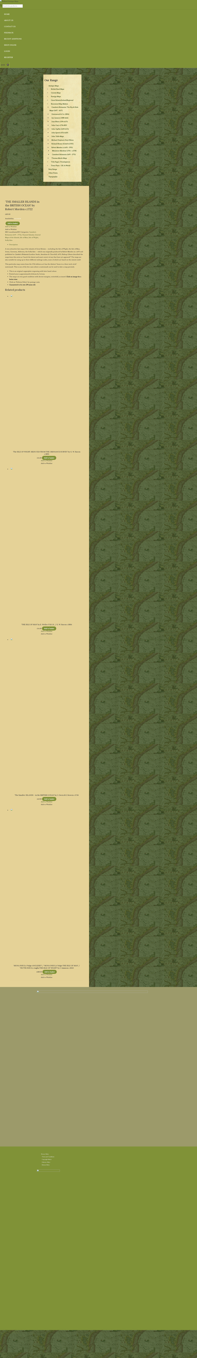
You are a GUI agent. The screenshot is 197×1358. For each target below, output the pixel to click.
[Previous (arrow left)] (2, 1335)
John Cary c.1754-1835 (59, 125)
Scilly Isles (8, 240)
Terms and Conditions (48, 1156)
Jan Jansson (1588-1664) (60, 118)
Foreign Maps (56, 96)
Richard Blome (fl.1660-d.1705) (62, 144)
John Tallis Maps (58, 136)
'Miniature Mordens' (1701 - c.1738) (64, 151)
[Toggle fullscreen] (7, 1332)
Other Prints (53, 173)
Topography (53, 177)
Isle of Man (24, 237)
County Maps (56, 93)
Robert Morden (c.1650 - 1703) (62, 147)
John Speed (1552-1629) (60, 133)
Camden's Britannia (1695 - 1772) (64, 154)
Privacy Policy (45, 1154)
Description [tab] (13, 245)
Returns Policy (46, 1165)
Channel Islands (28, 235)
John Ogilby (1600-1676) (60, 129)
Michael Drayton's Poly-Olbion (63, 140)
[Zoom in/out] (2, 1332)
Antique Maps (54, 86)
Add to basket (13, 223)
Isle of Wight (33, 237)
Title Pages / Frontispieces (60, 162)
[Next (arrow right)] (7, 1335)
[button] (11, 227)
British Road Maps (57, 89)
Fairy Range (53, 169)
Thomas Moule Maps (59, 158)
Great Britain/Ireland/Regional (62, 100)
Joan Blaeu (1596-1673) (60, 122)
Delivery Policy (46, 1162)
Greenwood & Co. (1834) (60, 114)
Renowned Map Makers (59, 104)
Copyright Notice (47, 1159)
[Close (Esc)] (16, 1332)
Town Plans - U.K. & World (60, 165)
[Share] (11, 1332)
